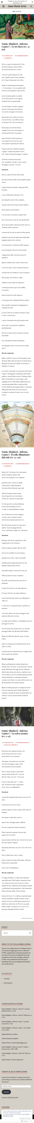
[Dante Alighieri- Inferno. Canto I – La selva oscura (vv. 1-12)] (17, 726)
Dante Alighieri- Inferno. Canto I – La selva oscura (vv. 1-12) (15, 733)
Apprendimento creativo (10, 1034)
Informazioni (8, 983)
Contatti (7, 979)
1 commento (8, 58)
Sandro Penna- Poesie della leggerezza (14, 1043)
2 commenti (8, 466)
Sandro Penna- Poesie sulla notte (12, 1060)
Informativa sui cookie (8, 1115)
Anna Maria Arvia (17, 6)
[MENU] (3, 6)
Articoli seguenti (26, 918)
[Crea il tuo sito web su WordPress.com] (17, 2)
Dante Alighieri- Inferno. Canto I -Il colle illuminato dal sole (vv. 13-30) (16, 454)
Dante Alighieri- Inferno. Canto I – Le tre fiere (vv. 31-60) (16, 46)
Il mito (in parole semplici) (10, 1038)
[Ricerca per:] (17, 933)
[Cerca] (29, 6)
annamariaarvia (22, 55)
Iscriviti (6, 1092)
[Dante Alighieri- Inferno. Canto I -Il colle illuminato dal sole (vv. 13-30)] (17, 447)
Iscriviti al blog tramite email (14, 1071)
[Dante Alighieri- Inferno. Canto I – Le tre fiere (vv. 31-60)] (17, 39)
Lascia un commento (11, 745)
